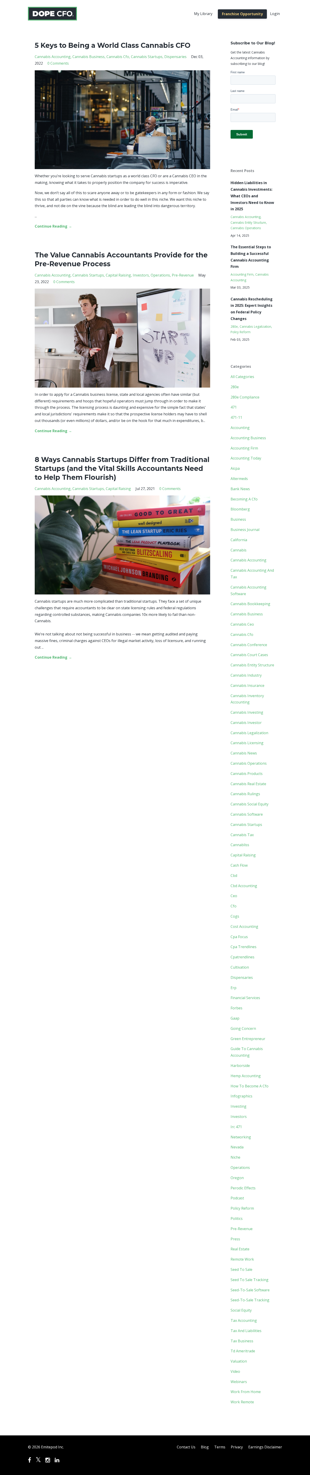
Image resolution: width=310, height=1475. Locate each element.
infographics (241, 1096)
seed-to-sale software (250, 1289)
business (238, 519)
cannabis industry (246, 675)
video (235, 1371)
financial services (245, 997)
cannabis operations (246, 228)
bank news (240, 488)
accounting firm (242, 274)
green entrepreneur (248, 1038)
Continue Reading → (53, 226)
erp (233, 987)
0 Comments (58, 63)
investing (238, 1106)
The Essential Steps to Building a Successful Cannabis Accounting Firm (251, 256)
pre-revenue (183, 275)
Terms (219, 1447)
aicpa (235, 468)
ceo (234, 895)
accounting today (246, 458)
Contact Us (186, 1447)
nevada (237, 1147)
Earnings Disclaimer (265, 1447)
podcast (237, 1198)
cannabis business (88, 56)
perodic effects (243, 1188)
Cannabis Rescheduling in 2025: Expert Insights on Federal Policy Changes (252, 309)
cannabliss (240, 844)
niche (235, 1157)
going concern (243, 1028)
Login (275, 13)
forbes (236, 1007)
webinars (239, 1381)
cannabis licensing (247, 742)
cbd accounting (244, 885)
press (235, 1238)
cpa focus (239, 936)
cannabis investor (246, 722)
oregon (237, 1177)
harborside (240, 1065)
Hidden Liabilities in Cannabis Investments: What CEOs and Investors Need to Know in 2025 (252, 195)
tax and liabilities (246, 1330)
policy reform (241, 332)
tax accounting (244, 1320)
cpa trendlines (243, 946)
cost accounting (244, 926)
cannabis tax (242, 834)
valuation (239, 1361)
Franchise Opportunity (242, 13)
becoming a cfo (244, 499)
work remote (242, 1401)
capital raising (118, 275)
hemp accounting (246, 1075)
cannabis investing (247, 712)
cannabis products (247, 773)
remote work (242, 1259)
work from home (246, 1391)
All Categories (242, 376)
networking (241, 1137)
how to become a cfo (249, 1086)
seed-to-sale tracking (250, 1299)
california (239, 539)
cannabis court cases (249, 654)
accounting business (248, 437)
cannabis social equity (249, 804)
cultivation (240, 967)
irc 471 (236, 1126)
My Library (203, 13)
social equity (241, 1310)
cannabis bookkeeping (250, 603)
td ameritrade (243, 1350)
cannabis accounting (53, 56)
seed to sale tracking (249, 1279)
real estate (240, 1249)
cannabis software (247, 814)
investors (141, 275)
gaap (235, 1018)
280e (234, 326)
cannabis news (244, 753)
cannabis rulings (245, 793)
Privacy (237, 1447)
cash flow (239, 865)
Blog (205, 1447)
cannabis (238, 550)
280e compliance (245, 397)
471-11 (236, 417)
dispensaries (175, 56)
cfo (233, 906)
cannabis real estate (248, 783)
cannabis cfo (117, 56)
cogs (235, 916)
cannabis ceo (242, 624)
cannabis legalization (255, 326)
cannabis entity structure (248, 222)
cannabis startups (146, 56)
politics (237, 1218)
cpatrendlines (242, 957)
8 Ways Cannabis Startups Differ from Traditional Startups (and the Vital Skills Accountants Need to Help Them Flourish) (122, 468)
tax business (242, 1340)
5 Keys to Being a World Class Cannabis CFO (112, 45)
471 (234, 407)
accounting (240, 427)
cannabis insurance (247, 685)
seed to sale (241, 1269)
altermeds (239, 478)
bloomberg (240, 509)
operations (160, 275)
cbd (234, 875)
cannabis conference (249, 644)
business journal (245, 529)
